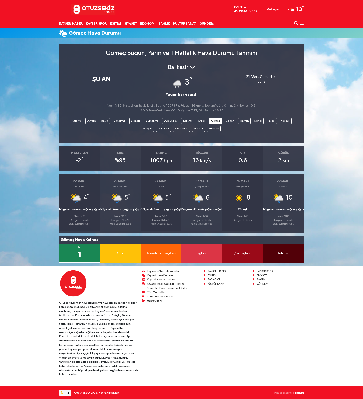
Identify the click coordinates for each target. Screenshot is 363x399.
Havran (244, 120)
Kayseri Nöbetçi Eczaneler (163, 271)
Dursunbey (170, 120)
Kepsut (285, 120)
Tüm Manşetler (156, 292)
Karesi (271, 120)
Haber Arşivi (154, 300)
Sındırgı (198, 128)
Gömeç (215, 120)
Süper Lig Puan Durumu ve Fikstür (167, 288)
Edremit (188, 120)
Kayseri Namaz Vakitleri (161, 279)
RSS (66, 392)
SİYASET (130, 23)
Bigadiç (135, 120)
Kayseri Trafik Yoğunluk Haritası (166, 283)
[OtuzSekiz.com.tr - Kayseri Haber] (92, 9)
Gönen (230, 120)
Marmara (163, 128)
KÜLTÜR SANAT (184, 23)
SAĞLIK (164, 23)
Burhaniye (152, 120)
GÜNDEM (206, 23)
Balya (104, 120)
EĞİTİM (115, 23)
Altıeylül (76, 120)
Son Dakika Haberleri (160, 296)
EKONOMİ (147, 23)
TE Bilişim (298, 392)
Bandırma (119, 120)
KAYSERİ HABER (71, 23)
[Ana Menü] (301, 23)
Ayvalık (91, 120)
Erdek (201, 120)
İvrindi (258, 120)
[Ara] (296, 23)
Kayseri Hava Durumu (160, 275)
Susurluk (214, 128)
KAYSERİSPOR (96, 23)
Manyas (147, 128)
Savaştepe (181, 128)
